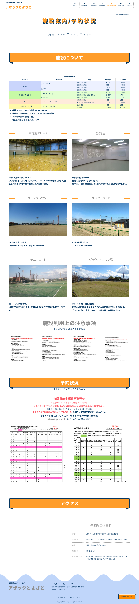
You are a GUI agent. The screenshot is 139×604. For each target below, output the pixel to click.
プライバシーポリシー (75, 598)
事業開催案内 (94, 5)
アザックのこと (75, 5)
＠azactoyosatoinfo (57, 419)
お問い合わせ (129, 5)
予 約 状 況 (72, 34)
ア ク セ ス (85, 34)
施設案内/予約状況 (111, 5)
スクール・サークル (85, 5)
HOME (117, 14)
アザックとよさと (18, 7)
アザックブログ (121, 5)
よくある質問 (61, 598)
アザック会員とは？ (127, 597)
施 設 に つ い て (56, 34)
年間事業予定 (102, 5)
